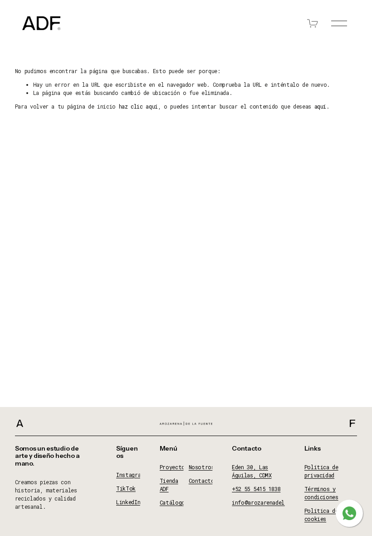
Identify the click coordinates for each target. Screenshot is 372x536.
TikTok (126, 488)
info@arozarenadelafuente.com (275, 502)
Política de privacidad (321, 471)
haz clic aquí (138, 106)
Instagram (130, 474)
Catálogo (172, 502)
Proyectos (174, 467)
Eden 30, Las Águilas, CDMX (251, 471)
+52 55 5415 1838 (256, 488)
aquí (320, 106)
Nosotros (202, 467)
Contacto (202, 480)
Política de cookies (321, 514)
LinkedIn (128, 502)
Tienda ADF (169, 484)
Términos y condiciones (321, 493)
